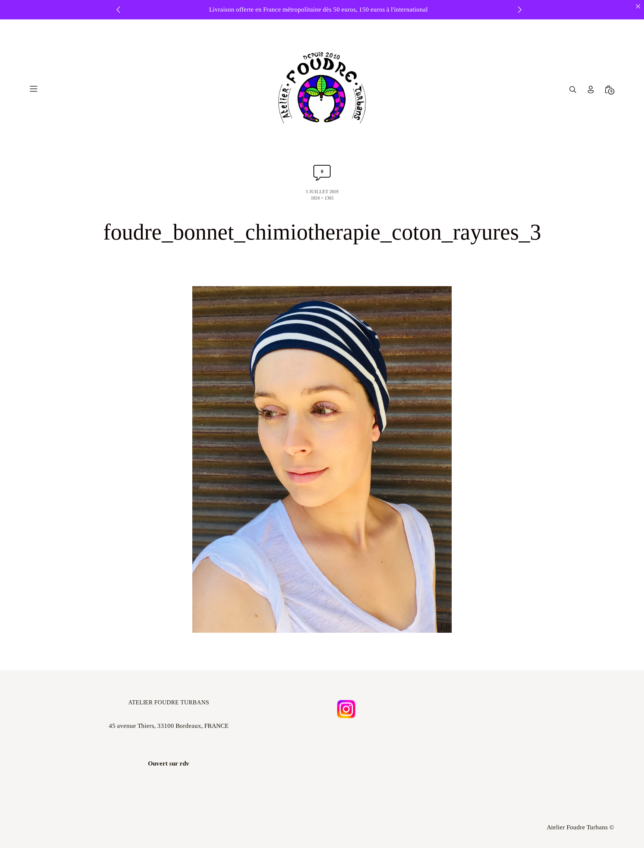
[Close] (638, 6)
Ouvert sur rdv (168, 763)
